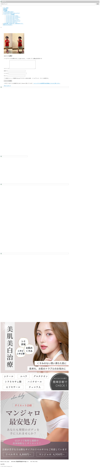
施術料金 (5, 9)
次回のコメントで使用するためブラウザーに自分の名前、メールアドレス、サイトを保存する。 (27, 78)
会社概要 (5, 10)
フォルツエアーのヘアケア (12, 18)
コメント (6, 68)
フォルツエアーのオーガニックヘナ (11, 13)
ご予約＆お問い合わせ (8, 11)
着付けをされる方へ (7, 24)
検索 (98, 4)
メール (6, 73)
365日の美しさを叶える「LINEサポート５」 (13, 23)
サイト (5, 75)
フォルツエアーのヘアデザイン (13, 17)
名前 (5, 70)
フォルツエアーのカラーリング (13, 20)
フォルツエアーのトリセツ (12, 15)
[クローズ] (1, 27)
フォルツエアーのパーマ (11, 22)
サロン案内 (5, 7)
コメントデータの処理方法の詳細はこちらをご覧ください (46, 83)
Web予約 (2, 464)
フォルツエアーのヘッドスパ (12, 19)
